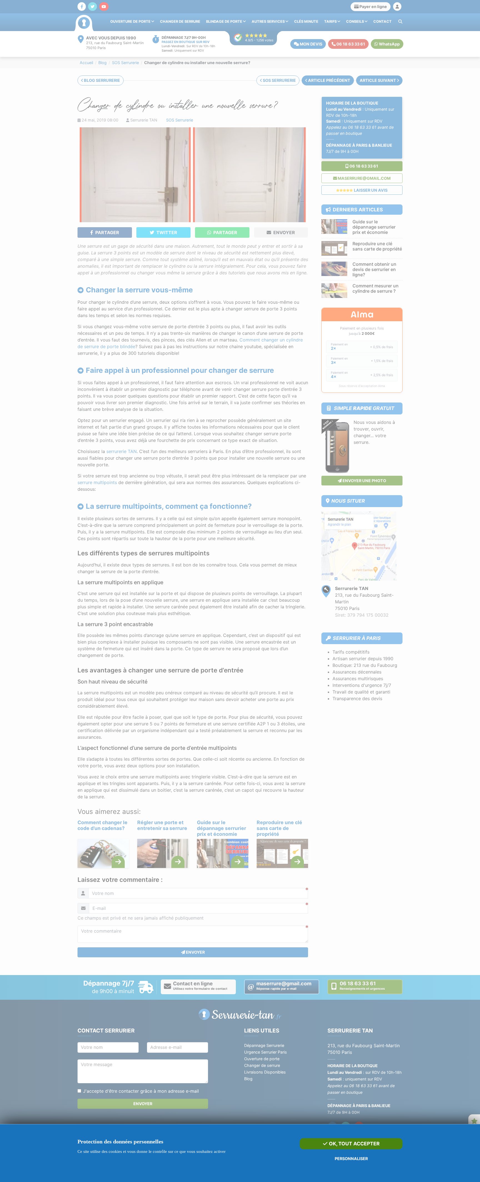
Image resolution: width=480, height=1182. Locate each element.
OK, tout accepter (354, 1143)
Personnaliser (351, 1158)
